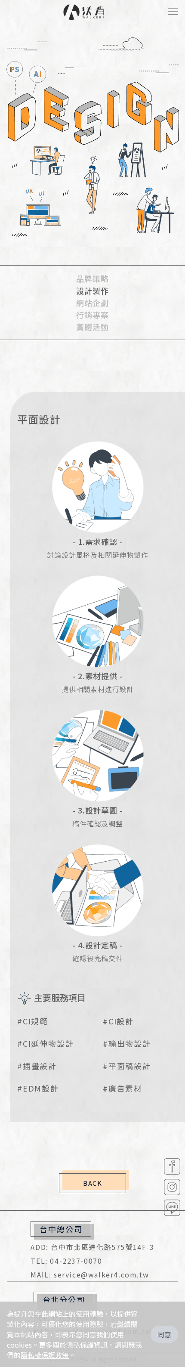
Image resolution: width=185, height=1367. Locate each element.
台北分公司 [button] (64, 1299)
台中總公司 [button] (61, 1228)
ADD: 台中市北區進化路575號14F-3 (92, 1247)
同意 (164, 1334)
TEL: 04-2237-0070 (66, 1261)
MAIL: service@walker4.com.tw (90, 1274)
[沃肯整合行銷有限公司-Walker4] (172, 1166)
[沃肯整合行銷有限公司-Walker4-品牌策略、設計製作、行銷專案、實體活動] (83, 12)
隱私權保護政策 (45, 1355)
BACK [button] (92, 1183)
